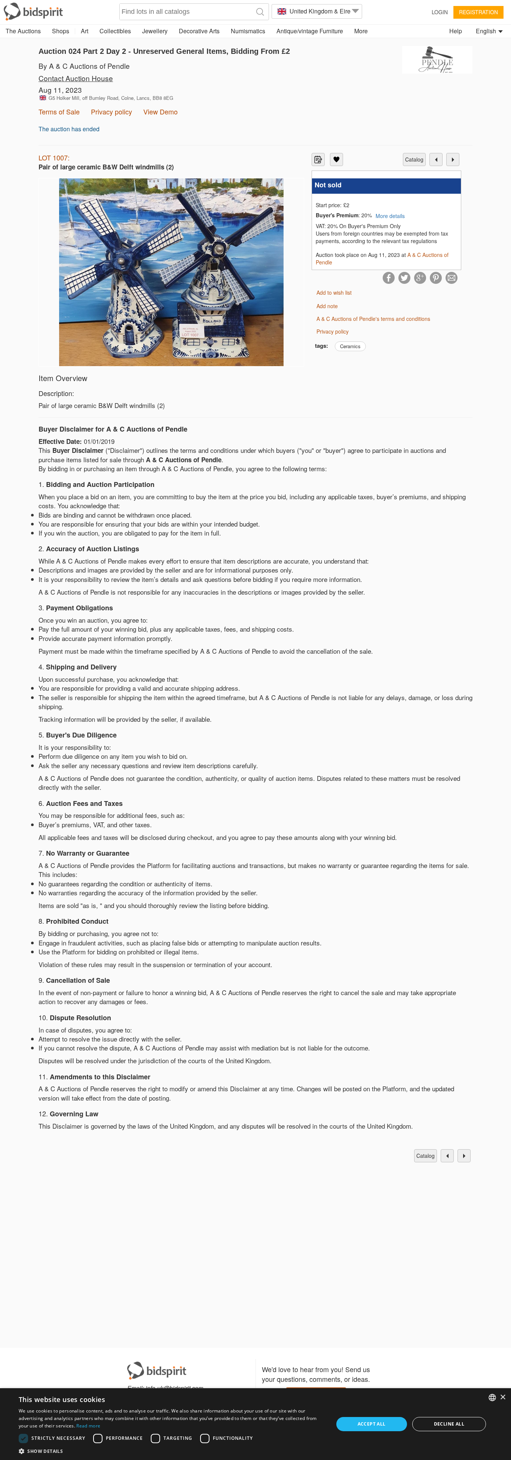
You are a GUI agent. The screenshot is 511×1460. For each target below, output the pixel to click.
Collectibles (115, 31)
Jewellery (155, 31)
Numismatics (248, 31)
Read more (88, 1426)
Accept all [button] (372, 1424)
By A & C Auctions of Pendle (84, 66)
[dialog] (255, 1424)
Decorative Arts (199, 31)
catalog (414, 159)
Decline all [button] (449, 1424)
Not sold (328, 185)
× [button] (502, 1397)
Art (84, 31)
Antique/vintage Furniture (309, 31)
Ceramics (350, 346)
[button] (171, 1450)
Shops (60, 31)
